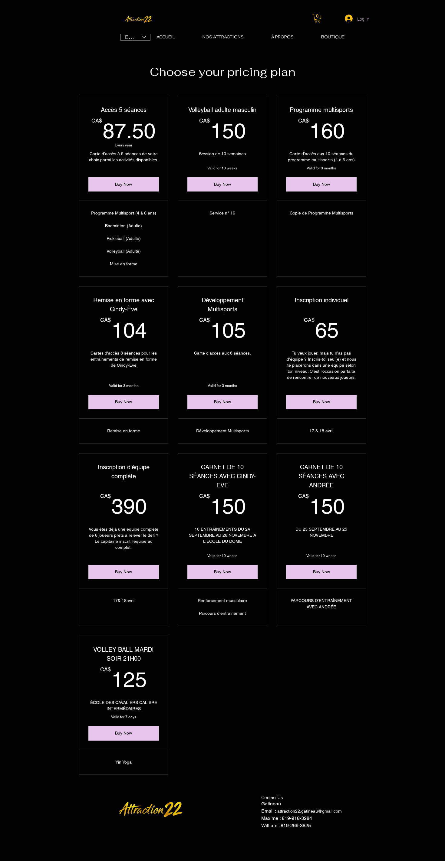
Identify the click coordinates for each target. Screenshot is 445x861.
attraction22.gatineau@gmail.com (309, 811)
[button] (317, 18)
